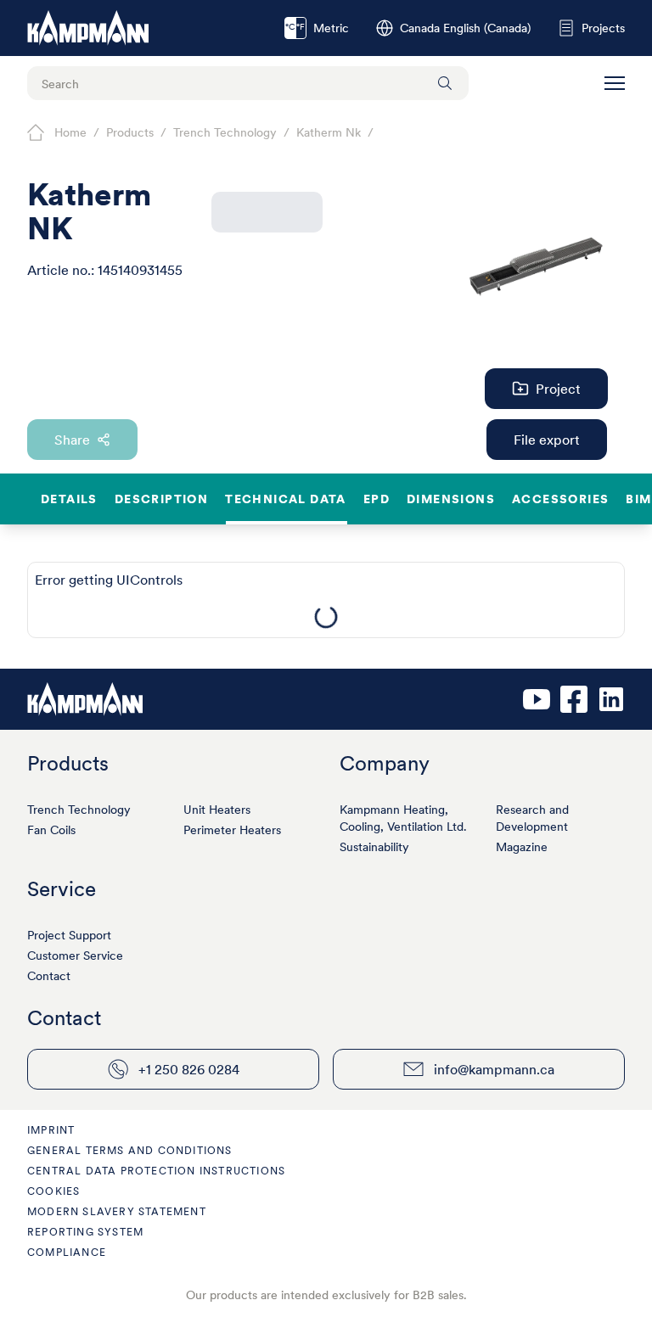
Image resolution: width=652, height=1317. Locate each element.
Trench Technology (79, 809)
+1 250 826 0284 (188, 1069)
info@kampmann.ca (494, 1069)
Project (558, 388)
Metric (317, 28)
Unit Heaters (216, 809)
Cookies (53, 1191)
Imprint (51, 1130)
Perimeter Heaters (232, 830)
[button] (614, 83)
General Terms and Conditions (130, 1150)
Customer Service (75, 955)
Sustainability (374, 847)
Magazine (522, 847)
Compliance (66, 1252)
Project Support (69, 935)
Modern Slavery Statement (116, 1211)
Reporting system (85, 1231)
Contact (48, 976)
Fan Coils (51, 830)
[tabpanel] (326, 616)
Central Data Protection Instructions (156, 1170)
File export (547, 439)
